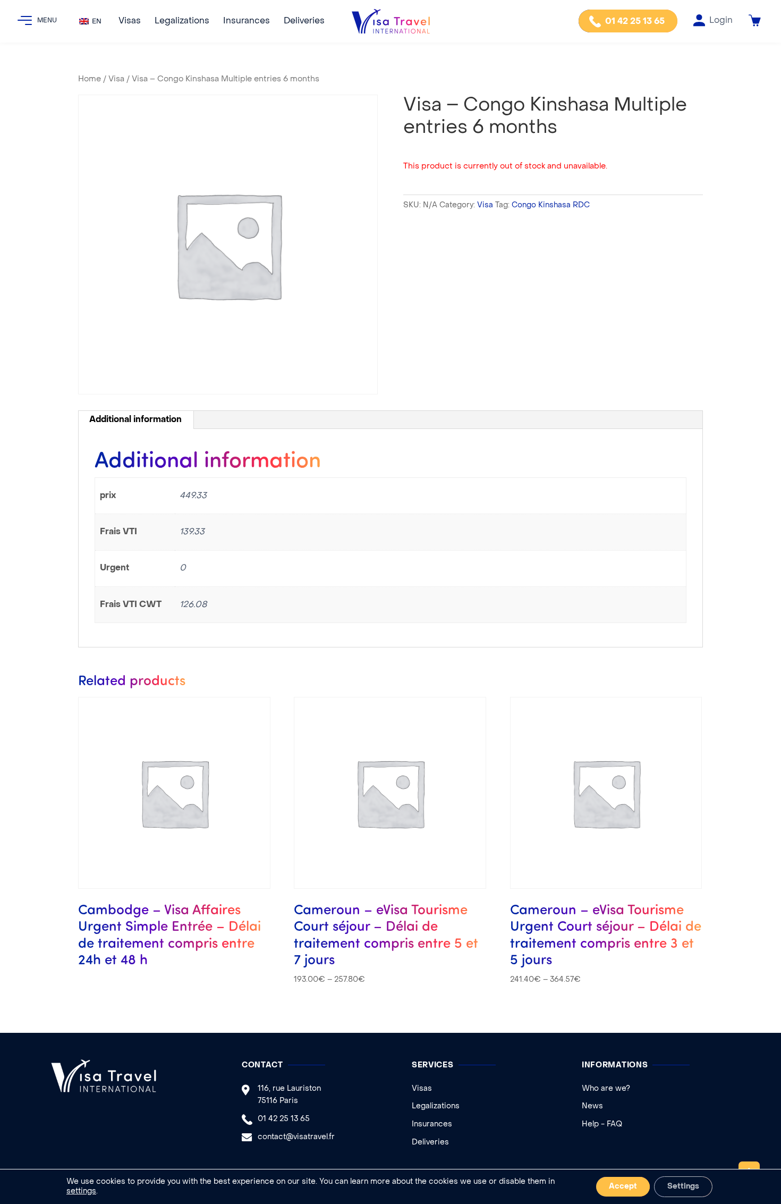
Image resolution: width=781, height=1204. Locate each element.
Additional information (135, 420)
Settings (683, 1186)
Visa (116, 79)
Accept (623, 1186)
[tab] (136, 420)
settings (81, 1191)
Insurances (246, 21)
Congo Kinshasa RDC (551, 205)
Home (89, 79)
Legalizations (182, 21)
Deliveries (304, 21)
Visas (129, 21)
